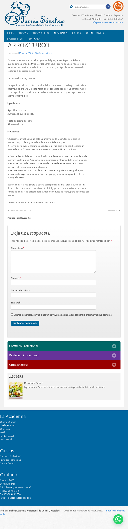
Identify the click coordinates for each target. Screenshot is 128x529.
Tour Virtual (6, 439)
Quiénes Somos (8, 422)
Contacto (34, 39)
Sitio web (15, 302)
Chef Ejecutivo (7, 425)
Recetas (16, 376)
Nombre (15, 278)
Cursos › (23, 33)
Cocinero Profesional (23, 346)
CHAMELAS (111, 210)
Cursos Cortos (41, 33)
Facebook (108, 6)
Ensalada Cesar (33, 383)
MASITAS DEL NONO (21, 210)
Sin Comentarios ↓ (43, 53)
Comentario (17, 248)
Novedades (61, 33)
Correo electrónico (20, 290)
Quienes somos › (95, 33)
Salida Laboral (7, 436)
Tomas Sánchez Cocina (34, 15)
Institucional (15, 39)
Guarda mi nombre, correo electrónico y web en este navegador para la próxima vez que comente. (63, 315)
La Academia (13, 416)
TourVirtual (118, 6)
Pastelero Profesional (23, 355)
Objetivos (5, 429)
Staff (2, 432)
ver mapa (25, 487)
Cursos (7, 450)
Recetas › (77, 33)
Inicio (10, 33)
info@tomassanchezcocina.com (107, 22)
